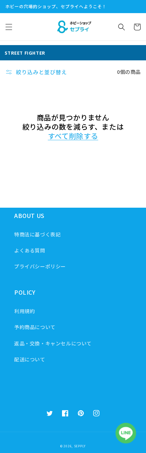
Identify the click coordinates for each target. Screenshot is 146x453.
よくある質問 (29, 250)
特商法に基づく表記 (37, 234)
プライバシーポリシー (40, 266)
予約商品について (35, 327)
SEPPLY (80, 446)
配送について (29, 359)
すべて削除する (73, 136)
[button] (9, 27)
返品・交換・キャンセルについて (53, 343)
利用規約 (24, 311)
